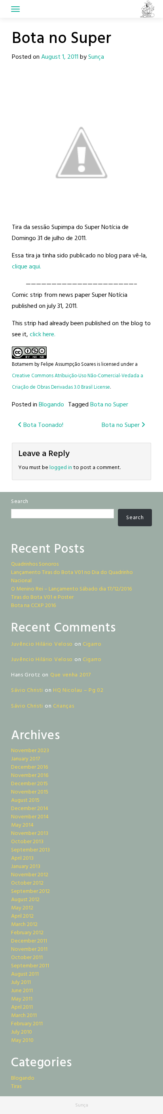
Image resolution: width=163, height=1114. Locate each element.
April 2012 (22, 916)
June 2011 (22, 990)
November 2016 (29, 775)
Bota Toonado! (42, 425)
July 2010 (21, 1032)
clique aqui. (26, 267)
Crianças (63, 706)
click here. (42, 335)
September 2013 (30, 850)
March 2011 (24, 1015)
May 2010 (22, 1040)
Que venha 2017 (70, 675)
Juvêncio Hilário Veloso (42, 644)
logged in (60, 467)
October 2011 (27, 957)
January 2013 (25, 866)
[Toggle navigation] (15, 9)
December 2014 (29, 808)
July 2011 (21, 982)
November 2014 (30, 817)
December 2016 (29, 767)
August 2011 (25, 974)
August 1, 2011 (59, 57)
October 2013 (27, 841)
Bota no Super (109, 405)
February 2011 (27, 1023)
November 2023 (30, 750)
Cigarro (92, 644)
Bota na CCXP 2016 (33, 605)
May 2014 (22, 825)
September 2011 (30, 966)
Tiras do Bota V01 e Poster (42, 597)
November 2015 (29, 792)
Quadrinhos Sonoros (35, 564)
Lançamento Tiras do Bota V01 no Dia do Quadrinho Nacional (72, 576)
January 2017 (25, 759)
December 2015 (29, 783)
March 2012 (24, 924)
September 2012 (30, 891)
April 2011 (22, 1007)
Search (19, 501)
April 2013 (22, 858)
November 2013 (29, 833)
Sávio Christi (27, 690)
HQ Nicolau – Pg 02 (78, 690)
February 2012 (27, 932)
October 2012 (27, 883)
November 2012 (29, 874)
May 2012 (22, 908)
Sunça (96, 57)
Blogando (51, 405)
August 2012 (25, 899)
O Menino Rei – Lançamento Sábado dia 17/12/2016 (71, 589)
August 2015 (25, 800)
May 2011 (21, 999)
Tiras (16, 1086)
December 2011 (29, 941)
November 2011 (29, 949)
